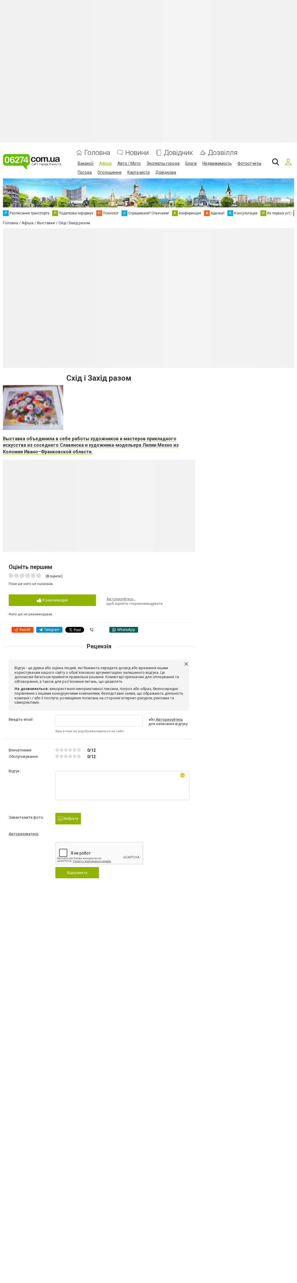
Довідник (178, 153)
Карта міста (138, 172)
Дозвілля (223, 153)
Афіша (105, 163)
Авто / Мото (129, 163)
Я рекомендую (54, 600)
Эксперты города (163, 163)
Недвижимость (217, 163)
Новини (137, 153)
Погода (85, 172)
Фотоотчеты (249, 163)
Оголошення (109, 172)
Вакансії (85, 163)
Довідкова (165, 172)
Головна (97, 153)
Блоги (191, 163)
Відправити (77, 872)
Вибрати (70, 818)
